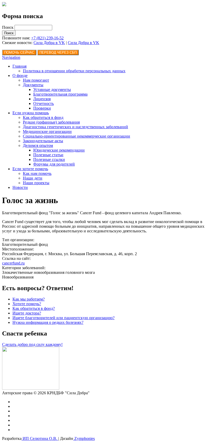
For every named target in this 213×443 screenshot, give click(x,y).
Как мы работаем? (28, 299)
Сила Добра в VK (49, 42)
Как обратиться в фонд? (33, 308)
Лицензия (42, 99)
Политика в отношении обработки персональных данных (74, 71)
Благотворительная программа (60, 94)
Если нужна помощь (30, 113)
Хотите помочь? (26, 304)
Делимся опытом (38, 145)
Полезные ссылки (49, 159)
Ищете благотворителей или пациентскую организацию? (63, 318)
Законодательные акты (43, 141)
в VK (94, 42)
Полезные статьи (48, 155)
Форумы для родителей (54, 164)
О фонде (20, 75)
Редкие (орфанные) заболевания (51, 122)
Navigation (11, 57)
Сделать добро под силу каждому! (32, 344)
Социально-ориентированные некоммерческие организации (76, 136)
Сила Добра (79, 42)
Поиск (8, 27)
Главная (19, 66)
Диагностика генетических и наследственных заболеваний (75, 127)
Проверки (42, 108)
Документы (33, 85)
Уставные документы (52, 89)
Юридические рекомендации (59, 150)
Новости (20, 187)
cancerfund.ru (13, 263)
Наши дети (32, 178)
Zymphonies (84, 438)
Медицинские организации (47, 131)
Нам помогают (36, 80)
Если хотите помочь (30, 169)
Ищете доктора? (26, 313)
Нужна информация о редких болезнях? (47, 322)
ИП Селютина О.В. (40, 438)
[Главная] (4, 5)
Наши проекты (36, 183)
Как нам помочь (37, 173)
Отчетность (43, 103)
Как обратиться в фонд (43, 117)
